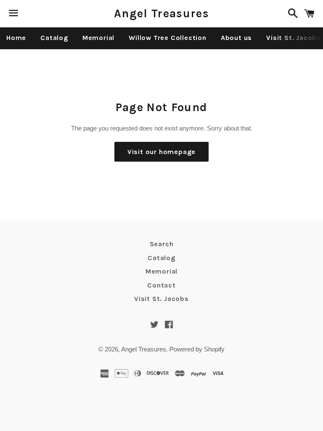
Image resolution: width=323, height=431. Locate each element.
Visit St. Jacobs (161, 299)
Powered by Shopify (197, 349)
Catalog (54, 38)
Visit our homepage (161, 152)
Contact (161, 285)
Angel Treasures (161, 13)
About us (236, 38)
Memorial (98, 38)
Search (162, 244)
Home (16, 38)
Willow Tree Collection (168, 38)
